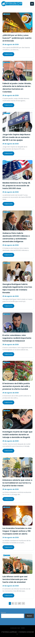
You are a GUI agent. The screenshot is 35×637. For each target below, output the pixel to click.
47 (19, 603)
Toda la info (8, 54)
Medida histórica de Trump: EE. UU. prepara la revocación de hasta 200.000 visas (17, 186)
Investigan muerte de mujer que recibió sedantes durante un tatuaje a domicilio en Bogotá (17, 435)
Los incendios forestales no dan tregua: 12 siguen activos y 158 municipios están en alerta (17, 531)
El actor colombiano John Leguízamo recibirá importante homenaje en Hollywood (17, 338)
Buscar (3, 613)
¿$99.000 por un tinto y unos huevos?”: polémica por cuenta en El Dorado (17, 38)
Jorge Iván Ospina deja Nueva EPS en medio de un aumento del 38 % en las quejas (16, 137)
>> (23, 603)
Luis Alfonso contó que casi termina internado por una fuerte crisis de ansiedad (15, 579)
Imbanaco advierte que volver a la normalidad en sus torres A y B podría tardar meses (17, 483)
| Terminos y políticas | (9, 632)
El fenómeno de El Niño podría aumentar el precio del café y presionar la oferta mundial (16, 386)
